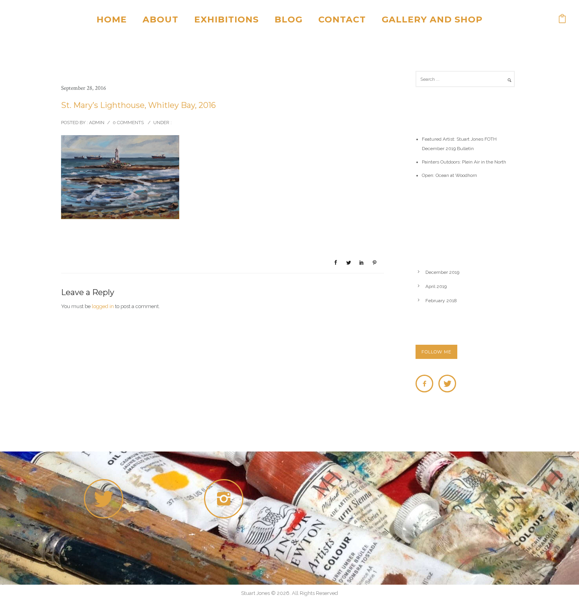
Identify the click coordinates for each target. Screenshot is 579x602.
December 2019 (442, 272)
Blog (288, 19)
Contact (342, 19)
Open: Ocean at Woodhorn (449, 175)
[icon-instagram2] (225, 498)
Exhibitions (226, 19)
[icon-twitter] (447, 383)
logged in (103, 306)
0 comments (128, 122)
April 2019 (436, 286)
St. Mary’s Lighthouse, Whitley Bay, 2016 (138, 105)
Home (111, 19)
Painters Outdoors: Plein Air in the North (464, 162)
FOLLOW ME (436, 352)
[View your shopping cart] (562, 19)
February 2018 (441, 300)
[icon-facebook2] (426, 383)
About (160, 19)
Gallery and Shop (432, 19)
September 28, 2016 (83, 88)
